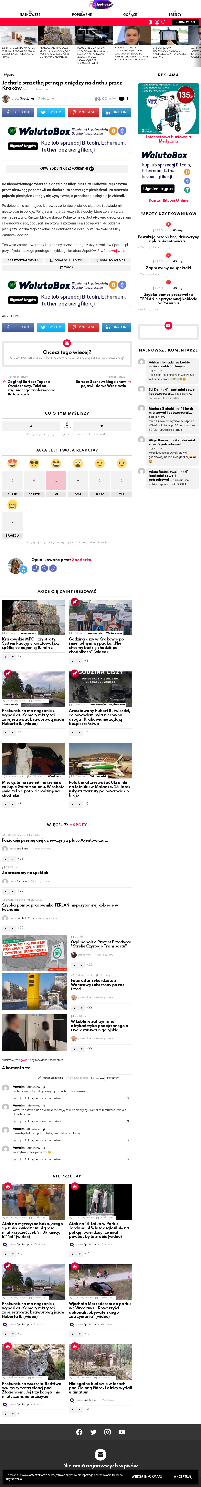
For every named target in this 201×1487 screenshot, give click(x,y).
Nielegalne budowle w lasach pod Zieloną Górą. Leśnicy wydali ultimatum (100, 1388)
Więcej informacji (147, 1476)
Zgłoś (68, 267)
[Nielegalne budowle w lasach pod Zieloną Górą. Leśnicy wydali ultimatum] (100, 1362)
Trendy (175, 15)
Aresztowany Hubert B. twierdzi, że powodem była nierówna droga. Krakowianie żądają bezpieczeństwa (99, 717)
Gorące (130, 15)
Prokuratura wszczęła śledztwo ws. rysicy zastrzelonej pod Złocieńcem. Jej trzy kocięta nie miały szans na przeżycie (31, 1390)
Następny (199, 46)
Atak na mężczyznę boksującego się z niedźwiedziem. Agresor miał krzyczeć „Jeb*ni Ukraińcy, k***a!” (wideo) (32, 1230)
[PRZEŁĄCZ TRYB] (150, 22)
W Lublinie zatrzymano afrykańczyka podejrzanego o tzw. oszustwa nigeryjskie (99, 1026)
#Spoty (78, 825)
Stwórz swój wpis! (111, 251)
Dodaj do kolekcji (112, 260)
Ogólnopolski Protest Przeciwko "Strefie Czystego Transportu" (101, 944)
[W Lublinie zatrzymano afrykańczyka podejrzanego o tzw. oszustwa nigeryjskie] (34, 1032)
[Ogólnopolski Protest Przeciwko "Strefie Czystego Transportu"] (34, 953)
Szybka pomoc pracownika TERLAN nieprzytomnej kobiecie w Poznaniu (168, 299)
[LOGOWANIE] (157, 22)
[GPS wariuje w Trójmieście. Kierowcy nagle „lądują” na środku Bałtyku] (169, 35)
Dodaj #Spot (185, 22)
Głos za (31, 426)
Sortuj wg (97, 1078)
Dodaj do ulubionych (69, 260)
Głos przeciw (102, 426)
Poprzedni (2, 46)
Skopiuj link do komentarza (44, 1087)
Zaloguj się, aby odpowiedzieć (43, 1098)
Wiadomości (28, 633)
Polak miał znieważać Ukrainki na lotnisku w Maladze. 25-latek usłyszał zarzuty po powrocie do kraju (99, 789)
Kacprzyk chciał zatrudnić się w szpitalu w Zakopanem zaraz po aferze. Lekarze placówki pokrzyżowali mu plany (131, 54)
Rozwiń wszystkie (52, 1077)
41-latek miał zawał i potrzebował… (169, 475)
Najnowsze (30, 15)
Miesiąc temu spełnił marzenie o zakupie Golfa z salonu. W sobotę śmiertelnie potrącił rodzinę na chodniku (33, 789)
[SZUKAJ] (163, 22)
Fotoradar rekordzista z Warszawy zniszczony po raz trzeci (97, 985)
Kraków (12, 316)
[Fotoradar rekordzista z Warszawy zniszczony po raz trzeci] (34, 991)
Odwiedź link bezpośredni (64, 168)
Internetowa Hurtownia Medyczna (168, 139)
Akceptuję (182, 1477)
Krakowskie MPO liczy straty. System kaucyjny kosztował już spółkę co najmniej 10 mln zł (30, 644)
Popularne (82, 15)
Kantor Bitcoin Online (169, 201)
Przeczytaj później (24, 260)
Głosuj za (15, 1098)
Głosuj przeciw (20, 1098)
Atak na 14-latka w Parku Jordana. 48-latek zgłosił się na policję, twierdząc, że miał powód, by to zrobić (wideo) (99, 1230)
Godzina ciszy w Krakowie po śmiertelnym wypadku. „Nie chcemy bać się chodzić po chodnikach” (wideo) (96, 646)
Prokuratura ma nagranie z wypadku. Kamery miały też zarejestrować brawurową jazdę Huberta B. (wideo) (33, 717)
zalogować (22, 1060)
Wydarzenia (114, 633)
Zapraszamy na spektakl (25, 873)
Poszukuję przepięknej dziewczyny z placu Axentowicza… (55, 841)
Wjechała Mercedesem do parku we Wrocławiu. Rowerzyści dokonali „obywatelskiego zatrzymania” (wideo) (100, 1310)
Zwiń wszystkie (79, 1077)
